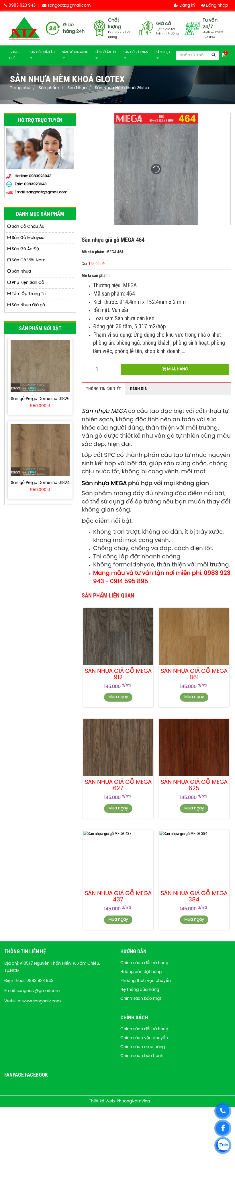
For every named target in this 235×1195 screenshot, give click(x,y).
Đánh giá (138, 388)
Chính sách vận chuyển (144, 1038)
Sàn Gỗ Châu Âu (42, 52)
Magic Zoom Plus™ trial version (106, 118)
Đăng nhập (216, 5)
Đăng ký (186, 5)
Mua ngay (118, 697)
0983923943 (35, 184)
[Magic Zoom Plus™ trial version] (156, 168)
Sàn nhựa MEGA (105, 411)
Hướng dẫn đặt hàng (141, 972)
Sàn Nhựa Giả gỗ (28, 305)
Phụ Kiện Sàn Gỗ (27, 283)
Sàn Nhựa (163, 52)
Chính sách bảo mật (140, 999)
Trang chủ (14, 55)
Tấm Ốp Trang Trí (28, 294)
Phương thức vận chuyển (145, 981)
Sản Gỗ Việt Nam (136, 52)
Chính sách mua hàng (142, 1047)
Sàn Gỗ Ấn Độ (105, 52)
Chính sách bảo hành (141, 1056)
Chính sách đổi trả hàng (144, 963)
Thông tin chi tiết (103, 388)
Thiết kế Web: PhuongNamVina (119, 1101)
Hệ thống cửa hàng (139, 990)
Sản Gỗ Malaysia (75, 52)
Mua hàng (177, 369)
